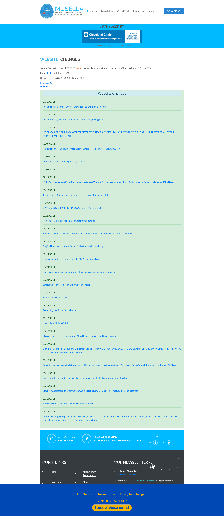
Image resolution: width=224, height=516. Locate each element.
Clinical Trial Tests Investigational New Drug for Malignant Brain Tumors (79, 335)
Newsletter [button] (107, 11)
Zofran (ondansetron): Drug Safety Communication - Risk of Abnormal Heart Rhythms (86, 378)
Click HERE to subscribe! (126, 474)
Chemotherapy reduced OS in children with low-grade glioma (73, 119)
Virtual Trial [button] (123, 11)
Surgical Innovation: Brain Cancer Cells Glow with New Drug (73, 246)
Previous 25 (46, 82)
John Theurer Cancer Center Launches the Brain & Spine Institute (76, 195)
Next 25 (44, 86)
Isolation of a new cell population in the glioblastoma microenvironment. (79, 271)
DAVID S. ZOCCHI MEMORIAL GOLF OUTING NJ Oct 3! (72, 207)
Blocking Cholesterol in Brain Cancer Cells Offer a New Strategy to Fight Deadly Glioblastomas (90, 390)
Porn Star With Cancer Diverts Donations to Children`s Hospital (75, 106)
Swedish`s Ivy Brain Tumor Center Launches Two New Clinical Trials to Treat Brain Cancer (88, 233)
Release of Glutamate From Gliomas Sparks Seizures (69, 220)
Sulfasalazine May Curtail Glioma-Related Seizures (68, 403)
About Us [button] (153, 11)
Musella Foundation (145, 480)
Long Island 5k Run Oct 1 (55, 323)
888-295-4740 (66, 438)
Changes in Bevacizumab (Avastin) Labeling (64, 161)
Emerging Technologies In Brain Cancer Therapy (67, 284)
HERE (48, 73)
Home (53, 471)
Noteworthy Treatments (90, 473)
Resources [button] (138, 11)
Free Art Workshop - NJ (55, 297)
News (86, 482)
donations (173, 11)
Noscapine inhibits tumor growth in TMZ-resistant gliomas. (72, 259)
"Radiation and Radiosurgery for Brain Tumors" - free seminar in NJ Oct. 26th (81, 148)
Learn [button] (94, 11)
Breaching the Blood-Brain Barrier (60, 310)
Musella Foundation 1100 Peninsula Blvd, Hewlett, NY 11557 (117, 438)
